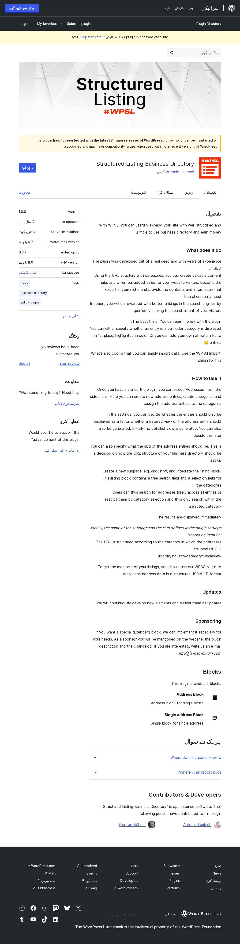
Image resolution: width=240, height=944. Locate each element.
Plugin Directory (208, 24)
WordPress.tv (125, 888)
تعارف (217, 866)
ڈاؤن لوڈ (27, 168)
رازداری (215, 888)
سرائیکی (170, 914)
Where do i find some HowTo (195, 757)
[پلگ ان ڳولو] (171, 53)
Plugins (174, 881)
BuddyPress (44, 888)
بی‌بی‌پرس (46, 881)
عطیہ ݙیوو (89, 881)
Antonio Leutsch (180, 171)
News (217, 873)
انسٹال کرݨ (165, 192)
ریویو (189, 192)
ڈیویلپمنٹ (138, 192)
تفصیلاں (210, 192)
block (24, 283)
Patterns (173, 888)
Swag (90, 888)
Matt (50, 873)
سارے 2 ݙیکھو (27, 272)
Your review (69, 363)
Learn (134, 866)
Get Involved (87, 866)
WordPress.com (41, 866)
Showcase (172, 866)
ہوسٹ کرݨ (213, 881)
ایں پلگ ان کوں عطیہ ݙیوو (62, 450)
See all (24, 363)
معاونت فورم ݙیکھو (67, 403)
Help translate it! (88, 37)
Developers (129, 881)
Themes (173, 873)
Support (132, 873)
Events (91, 873)
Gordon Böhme (132, 824)
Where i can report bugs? (199, 772)
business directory (34, 293)
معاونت (24, 192)
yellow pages (30, 302)
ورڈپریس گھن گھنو (21, 8)
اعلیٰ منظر (70, 316)
